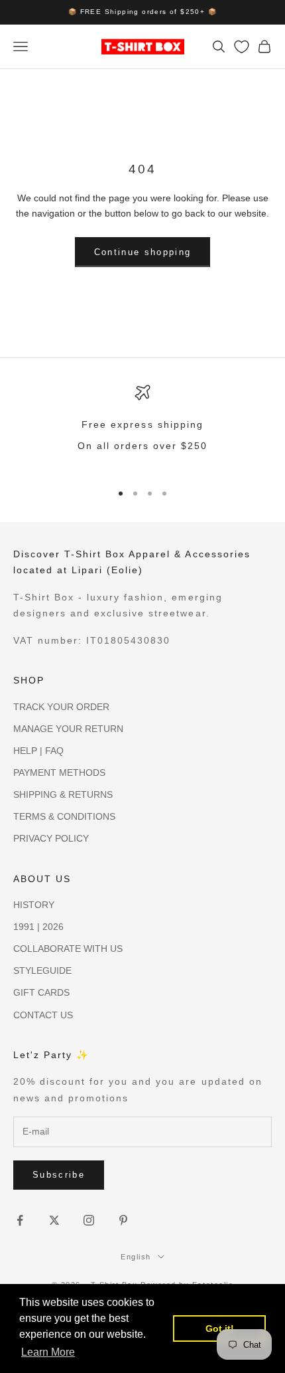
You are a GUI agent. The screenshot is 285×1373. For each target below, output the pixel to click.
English (136, 1257)
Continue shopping (143, 252)
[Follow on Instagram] (88, 1220)
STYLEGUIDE (42, 970)
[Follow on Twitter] (54, 1220)
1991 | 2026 (38, 926)
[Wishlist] (242, 47)
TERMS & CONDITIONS (64, 816)
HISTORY (33, 904)
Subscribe (58, 1175)
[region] (142, 427)
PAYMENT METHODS (59, 772)
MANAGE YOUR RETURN (68, 728)
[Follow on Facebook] (20, 1220)
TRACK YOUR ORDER (61, 706)
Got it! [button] (219, 1328)
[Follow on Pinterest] (123, 1220)
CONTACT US (43, 1015)
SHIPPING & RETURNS (63, 794)
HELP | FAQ (38, 750)
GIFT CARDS (41, 992)
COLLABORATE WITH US (68, 948)
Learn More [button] (48, 1352)
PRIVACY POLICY (51, 838)
